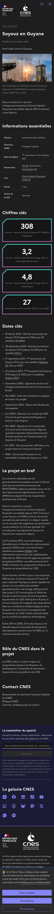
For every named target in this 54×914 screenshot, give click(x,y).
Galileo (28, 551)
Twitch (4, 806)
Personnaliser (27, 909)
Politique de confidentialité (35, 882)
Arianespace (28, 169)
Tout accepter (27, 892)
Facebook (13, 796)
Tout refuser (27, 900)
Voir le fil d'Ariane (9, 26)
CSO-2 (17, 353)
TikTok (32, 796)
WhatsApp (4, 815)
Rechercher (42, 4)
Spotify (13, 815)
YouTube (41, 796)
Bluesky (23, 806)
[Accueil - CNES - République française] (31, 840)
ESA (24, 165)
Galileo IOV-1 (12, 378)
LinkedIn (23, 796)
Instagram (4, 796)
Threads (13, 806)
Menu (50, 4)
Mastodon (32, 806)
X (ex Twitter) (41, 806)
